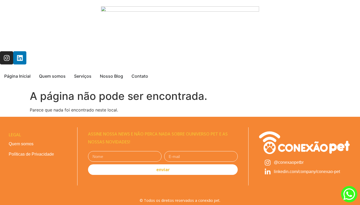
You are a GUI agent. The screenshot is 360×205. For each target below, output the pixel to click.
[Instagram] (6, 57)
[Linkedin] (19, 57)
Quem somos (21, 144)
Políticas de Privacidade (31, 154)
